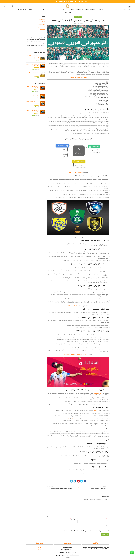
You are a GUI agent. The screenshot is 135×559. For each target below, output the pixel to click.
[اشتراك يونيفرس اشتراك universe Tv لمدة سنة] (42, 75)
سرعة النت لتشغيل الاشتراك (67, 550)
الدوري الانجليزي (41, 24)
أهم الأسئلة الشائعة (103, 100)
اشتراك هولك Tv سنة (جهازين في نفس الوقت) (33, 56)
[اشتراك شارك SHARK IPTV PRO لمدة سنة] (42, 89)
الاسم (107, 519)
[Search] (12, 6)
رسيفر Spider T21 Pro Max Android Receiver (36, 46)
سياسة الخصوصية (67, 547)
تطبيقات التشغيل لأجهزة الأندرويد (67, 552)
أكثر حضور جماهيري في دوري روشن (100, 87)
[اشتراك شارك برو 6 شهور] (42, 96)
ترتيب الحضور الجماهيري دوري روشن (100, 92)
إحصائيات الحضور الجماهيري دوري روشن (99, 86)
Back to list (78, 487)
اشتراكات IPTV (42, 22)
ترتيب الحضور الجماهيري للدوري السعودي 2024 (98, 94)
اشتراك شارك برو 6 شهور (34, 95)
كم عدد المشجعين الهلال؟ (102, 104)
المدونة (68, 558)
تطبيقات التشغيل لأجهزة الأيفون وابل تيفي (67, 555)
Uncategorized (42, 19)
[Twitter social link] (81, 481)
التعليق (107, 502)
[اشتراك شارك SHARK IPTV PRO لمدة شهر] (42, 104)
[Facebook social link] (85, 481)
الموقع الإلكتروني (105, 525)
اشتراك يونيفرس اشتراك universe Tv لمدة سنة (34, 73)
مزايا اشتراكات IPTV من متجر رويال (101, 97)
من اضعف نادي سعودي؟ (102, 106)
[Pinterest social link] (78, 481)
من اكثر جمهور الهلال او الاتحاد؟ (101, 101)
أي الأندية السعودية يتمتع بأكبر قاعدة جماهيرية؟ (98, 84)
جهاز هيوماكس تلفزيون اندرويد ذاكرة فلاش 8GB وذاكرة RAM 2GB (36, 38)
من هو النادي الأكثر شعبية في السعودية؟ (99, 103)
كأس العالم (42, 29)
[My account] (129, 6)
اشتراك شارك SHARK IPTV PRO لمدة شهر (32, 102)
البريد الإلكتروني (74, 519)
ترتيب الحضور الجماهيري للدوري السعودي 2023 (98, 93)
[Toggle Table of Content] (106, 81)
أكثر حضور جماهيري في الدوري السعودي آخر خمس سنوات (96, 89)
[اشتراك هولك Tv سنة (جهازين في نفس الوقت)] (42, 58)
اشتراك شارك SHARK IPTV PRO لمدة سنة (32, 87)
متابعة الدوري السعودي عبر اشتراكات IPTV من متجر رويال (96, 96)
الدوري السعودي (78, 16)
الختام (106, 99)
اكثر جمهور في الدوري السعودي (100, 83)
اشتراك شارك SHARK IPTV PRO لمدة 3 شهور (32, 65)
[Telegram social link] (71, 481)
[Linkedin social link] (74, 481)
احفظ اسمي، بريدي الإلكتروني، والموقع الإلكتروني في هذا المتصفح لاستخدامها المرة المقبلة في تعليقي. (85, 531)
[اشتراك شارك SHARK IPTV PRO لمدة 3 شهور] (42, 67)
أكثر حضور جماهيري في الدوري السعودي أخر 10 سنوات (97, 90)
